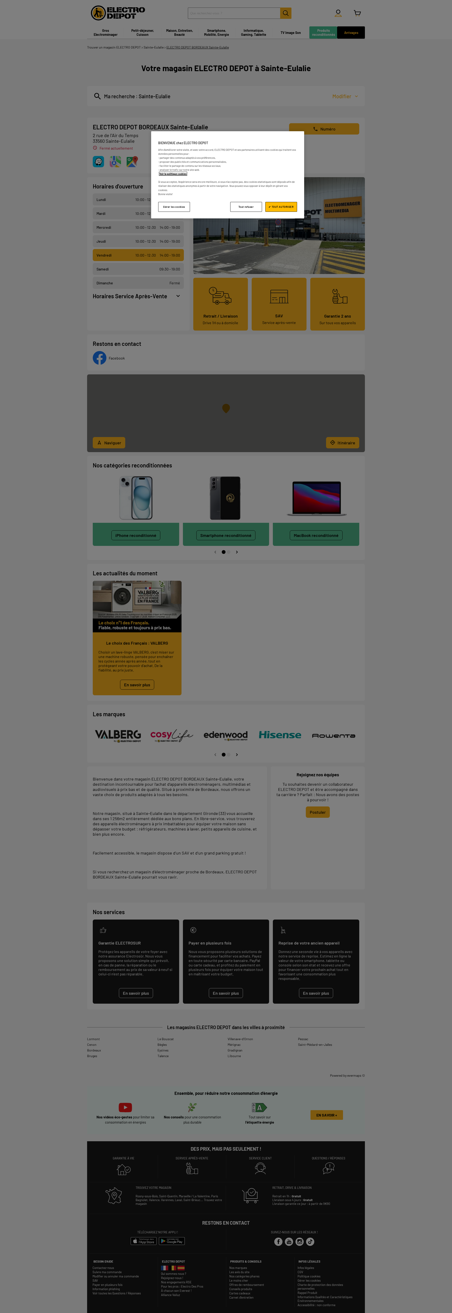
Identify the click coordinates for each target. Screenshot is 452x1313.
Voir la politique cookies (173, 173)
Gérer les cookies (174, 206)
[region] (227, 174)
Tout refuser (246, 206)
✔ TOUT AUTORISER (281, 206)
